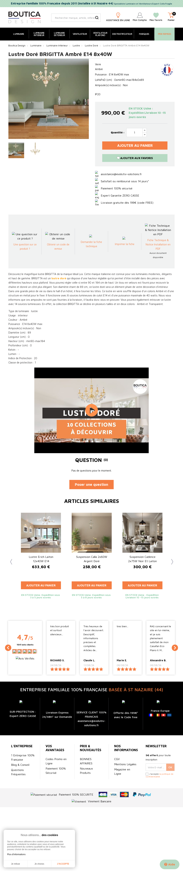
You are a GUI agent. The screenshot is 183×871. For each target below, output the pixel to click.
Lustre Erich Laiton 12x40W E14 (41, 559)
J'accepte (63, 864)
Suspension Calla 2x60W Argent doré (91, 559)
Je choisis (39, 864)
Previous (10, 561)
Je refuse (15, 864)
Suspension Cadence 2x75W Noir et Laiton (142, 559)
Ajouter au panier (135, 145)
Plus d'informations (16, 854)
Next (170, 561)
